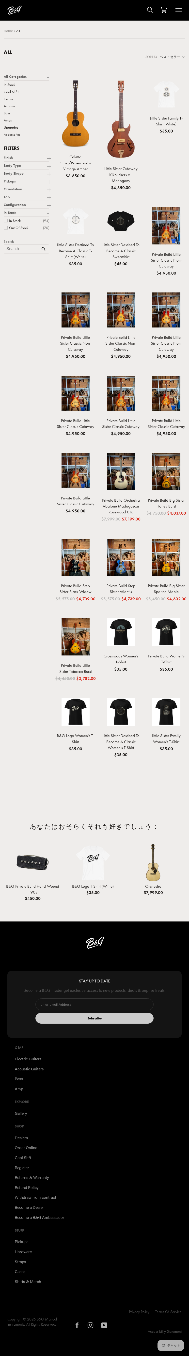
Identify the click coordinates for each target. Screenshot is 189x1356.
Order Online (26, 1147)
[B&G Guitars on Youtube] (104, 1326)
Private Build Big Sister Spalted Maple (166, 588)
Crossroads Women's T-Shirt (121, 659)
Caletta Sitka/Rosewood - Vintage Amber (75, 162)
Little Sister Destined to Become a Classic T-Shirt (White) (75, 250)
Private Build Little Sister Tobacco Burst (75, 668)
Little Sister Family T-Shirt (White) (166, 121)
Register (22, 1167)
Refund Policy (27, 1187)
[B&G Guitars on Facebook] (77, 1326)
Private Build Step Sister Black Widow (76, 588)
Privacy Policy (139, 1311)
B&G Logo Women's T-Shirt (75, 738)
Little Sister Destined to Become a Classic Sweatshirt (121, 250)
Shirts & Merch (28, 1281)
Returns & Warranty (32, 1177)
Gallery (21, 1113)
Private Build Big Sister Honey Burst (166, 503)
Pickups (22, 1241)
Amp (19, 1088)
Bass (19, 1078)
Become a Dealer (29, 1207)
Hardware (23, 1251)
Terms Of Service (168, 1311)
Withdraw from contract (35, 1197)
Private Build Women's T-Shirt (166, 659)
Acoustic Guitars (29, 1069)
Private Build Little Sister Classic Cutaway (75, 423)
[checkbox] (29, 221)
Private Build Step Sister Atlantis (121, 588)
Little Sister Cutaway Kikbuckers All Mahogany (121, 174)
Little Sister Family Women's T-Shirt (166, 738)
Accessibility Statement (165, 1331)
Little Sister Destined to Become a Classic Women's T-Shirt (121, 741)
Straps (20, 1261)
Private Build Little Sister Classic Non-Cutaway (166, 260)
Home (9, 30)
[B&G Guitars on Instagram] (91, 1326)
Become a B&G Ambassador (39, 1217)
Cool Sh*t (23, 1157)
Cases (20, 1271)
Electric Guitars (28, 1059)
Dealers (21, 1137)
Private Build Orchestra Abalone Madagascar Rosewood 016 (121, 506)
